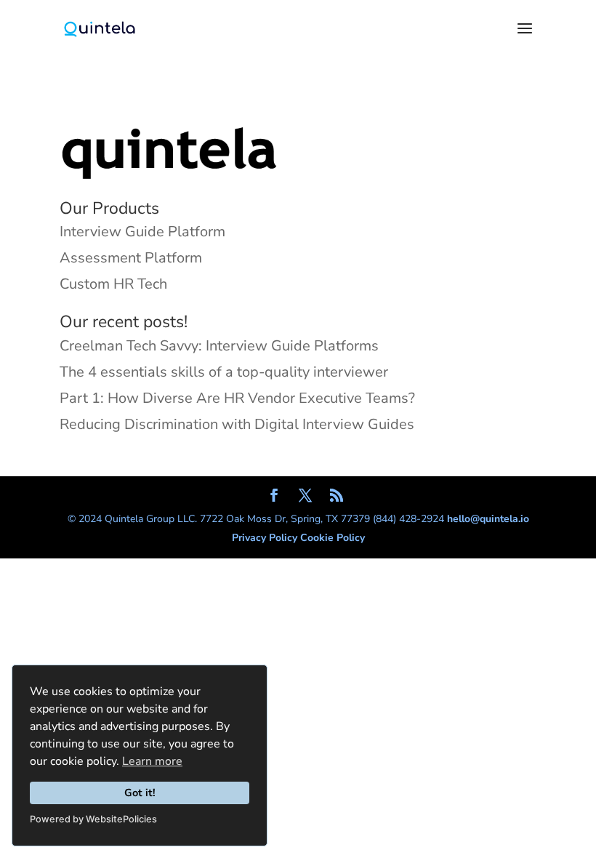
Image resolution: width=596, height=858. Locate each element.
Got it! (140, 792)
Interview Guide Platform (142, 231)
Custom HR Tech (113, 284)
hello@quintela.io (488, 519)
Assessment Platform (131, 258)
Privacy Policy (266, 538)
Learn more (152, 761)
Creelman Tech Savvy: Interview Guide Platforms (219, 346)
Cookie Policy (332, 538)
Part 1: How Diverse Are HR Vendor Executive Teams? (237, 398)
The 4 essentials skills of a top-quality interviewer (224, 372)
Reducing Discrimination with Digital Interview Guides (237, 424)
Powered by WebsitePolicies (93, 819)
